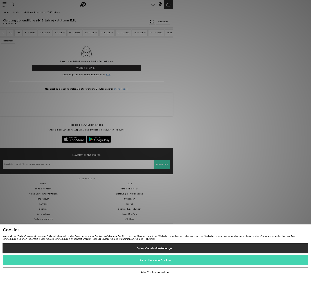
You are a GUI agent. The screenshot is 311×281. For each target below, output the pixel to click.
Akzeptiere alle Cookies (155, 260)
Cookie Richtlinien (145, 239)
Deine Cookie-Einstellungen (155, 248)
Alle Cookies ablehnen (155, 272)
